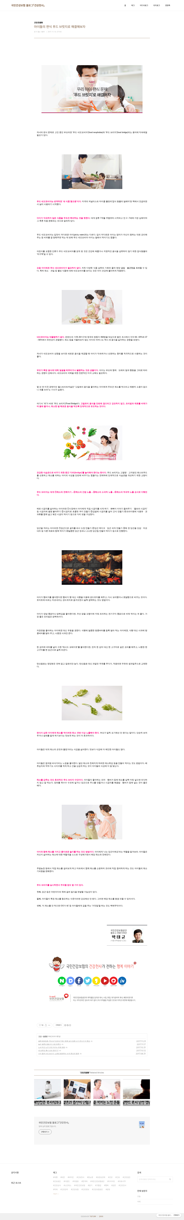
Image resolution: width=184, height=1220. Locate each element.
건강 (40, 1036)
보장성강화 (101, 1177)
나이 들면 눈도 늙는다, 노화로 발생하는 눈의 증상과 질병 (58, 1054)
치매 (56, 1189)
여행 (56, 1177)
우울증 (76, 1181)
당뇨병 (90, 1177)
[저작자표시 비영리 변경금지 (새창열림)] (67, 1025)
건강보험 (75, 1189)
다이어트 (111, 1181)
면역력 (85, 1181)
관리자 (101, 1216)
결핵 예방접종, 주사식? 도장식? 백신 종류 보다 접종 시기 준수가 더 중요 (64, 1041)
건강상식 (57, 1185)
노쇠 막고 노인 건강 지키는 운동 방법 (51, 1047)
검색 (170, 1179)
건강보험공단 (98, 1189)
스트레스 (68, 1185)
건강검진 (127, 1177)
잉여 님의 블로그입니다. (47, 1126)
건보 (118, 1177)
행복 (106, 1185)
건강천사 (123, 1185)
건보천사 (81, 1177)
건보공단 (57, 1181)
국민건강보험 (80, 1185)
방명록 (167, 5)
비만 (63, 1177)
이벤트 (67, 1181)
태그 (133, 5)
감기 (90, 1185)
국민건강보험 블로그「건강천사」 (28, 5)
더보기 (55, 1194)
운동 (108, 1189)
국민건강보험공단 (97, 1181)
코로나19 (122, 1181)
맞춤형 (45, 1036)
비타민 (71, 1177)
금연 (114, 1185)
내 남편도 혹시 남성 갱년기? (48, 1050)
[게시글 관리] (49, 1025)
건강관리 (65, 1189)
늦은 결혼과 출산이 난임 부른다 (49, 1044)
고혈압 (98, 1185)
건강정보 (86, 1189)
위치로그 (156, 5)
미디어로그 (144, 5)
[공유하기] (46, 1025)
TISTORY (93, 1216)
